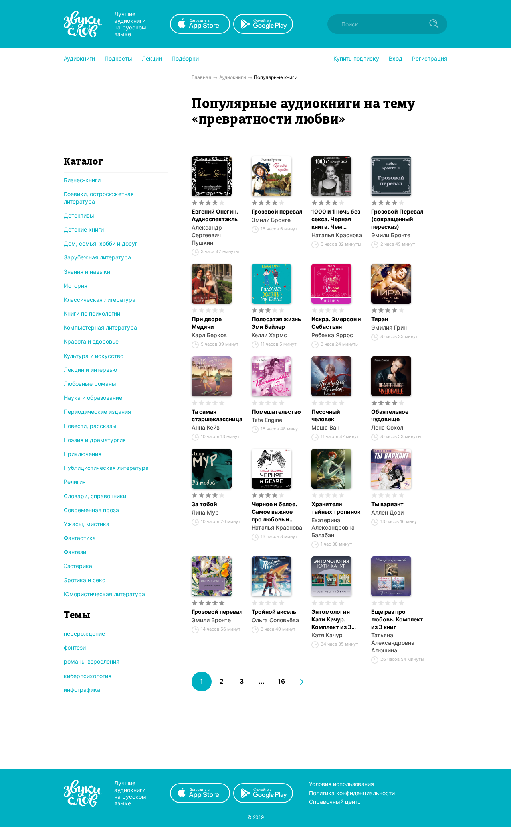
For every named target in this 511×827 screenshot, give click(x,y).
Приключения (82, 453)
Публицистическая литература (106, 467)
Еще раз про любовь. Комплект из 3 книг (397, 619)
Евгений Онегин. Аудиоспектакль (215, 215)
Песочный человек (325, 415)
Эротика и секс (84, 580)
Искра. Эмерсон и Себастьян (336, 323)
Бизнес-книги (82, 180)
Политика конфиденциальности (352, 793)
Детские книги (84, 229)
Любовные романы (90, 383)
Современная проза (91, 510)
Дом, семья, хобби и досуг (100, 243)
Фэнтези (75, 551)
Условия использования (341, 783)
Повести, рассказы (90, 425)
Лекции (152, 58)
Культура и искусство (93, 355)
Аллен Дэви (387, 512)
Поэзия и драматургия (95, 439)
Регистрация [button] (429, 58)
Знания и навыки (87, 271)
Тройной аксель (274, 611)
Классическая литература (99, 299)
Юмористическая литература (104, 594)
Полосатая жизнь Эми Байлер (276, 323)
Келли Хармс (269, 335)
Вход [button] (395, 58)
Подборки (185, 58)
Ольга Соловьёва (275, 620)
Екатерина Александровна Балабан (333, 527)
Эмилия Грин (389, 327)
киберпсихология (87, 675)
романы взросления (91, 661)
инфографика (82, 689)
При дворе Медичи (207, 323)
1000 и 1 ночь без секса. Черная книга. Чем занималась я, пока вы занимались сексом (335, 219)
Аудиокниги (79, 58)
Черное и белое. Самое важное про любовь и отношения (274, 512)
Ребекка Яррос (332, 335)
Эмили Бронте (271, 219)
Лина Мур (205, 512)
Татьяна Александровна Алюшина (392, 643)
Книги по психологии (92, 313)
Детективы (79, 215)
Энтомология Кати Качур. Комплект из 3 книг (331, 619)
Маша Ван (325, 427)
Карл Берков (209, 335)
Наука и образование (93, 397)
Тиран (379, 319)
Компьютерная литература (100, 327)
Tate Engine (267, 419)
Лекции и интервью (90, 369)
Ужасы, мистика (86, 524)
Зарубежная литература (97, 257)
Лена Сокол (387, 427)
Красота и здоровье (91, 341)
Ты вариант (387, 504)
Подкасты (118, 58)
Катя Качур (327, 635)
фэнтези (75, 647)
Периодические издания (97, 411)
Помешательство (276, 411)
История (75, 285)
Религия (75, 481)
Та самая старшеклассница (217, 415)
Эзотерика (78, 565)
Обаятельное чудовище (389, 415)
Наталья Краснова (336, 235)
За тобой (204, 504)
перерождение (84, 633)
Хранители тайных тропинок (335, 508)
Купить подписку (356, 58)
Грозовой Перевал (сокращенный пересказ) (397, 219)
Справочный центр (335, 801)
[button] (79, 58)
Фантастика (80, 537)
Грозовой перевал (277, 211)
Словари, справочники (95, 496)
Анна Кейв (206, 427)
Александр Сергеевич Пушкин (207, 235)
